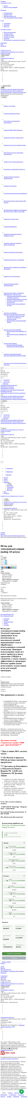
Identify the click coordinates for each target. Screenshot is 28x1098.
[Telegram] (15, 568)
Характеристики (8, 622)
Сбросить (14, 958)
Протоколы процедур (10, 16)
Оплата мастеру (12, 892)
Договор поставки (9, 37)
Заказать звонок (5, 55)
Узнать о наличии (5, 573)
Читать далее (13, 1077)
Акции (2, 966)
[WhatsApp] (13, 568)
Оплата (6, 623)
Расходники (11, 886)
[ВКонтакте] (2, 568)
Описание (6, 618)
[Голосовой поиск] (3, 376)
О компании (7, 23)
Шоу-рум (6, 26)
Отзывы (6, 620)
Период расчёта (12, 866)
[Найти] (6, 376)
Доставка (6, 625)
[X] (9, 568)
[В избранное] (4, 561)
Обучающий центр (6, 969)
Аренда (6, 6)
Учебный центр (8, 13)
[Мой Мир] (6, 568)
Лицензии (6, 25)
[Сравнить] (4, 563)
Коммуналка (11, 899)
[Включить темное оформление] (3, 88)
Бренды (3, 968)
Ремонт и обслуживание (10, 7)
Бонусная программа (10, 32)
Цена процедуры (12, 846)
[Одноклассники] (4, 568)
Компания (3, 973)
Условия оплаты (8, 34)
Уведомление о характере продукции (14, 40)
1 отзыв (4, 557)
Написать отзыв (5, 682)
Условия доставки (9, 35)
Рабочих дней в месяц (13, 859)
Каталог (3, 963)
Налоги (10, 912)
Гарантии (6, 38)
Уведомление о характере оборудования (12, 971)
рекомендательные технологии (9, 1058)
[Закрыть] (2, 462)
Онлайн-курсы (8, 14)
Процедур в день (12, 852)
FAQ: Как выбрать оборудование (13, 17)
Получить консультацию (14, 953)
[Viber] (11, 568)
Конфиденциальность (7, 1050)
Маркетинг (11, 906)
